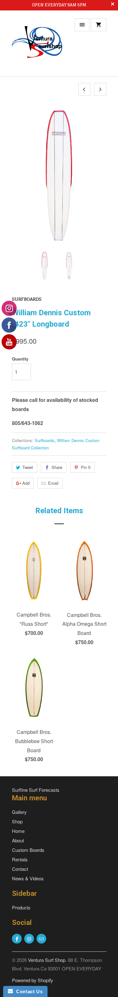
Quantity (20, 359)
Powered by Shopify (32, 980)
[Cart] (98, 24)
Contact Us (27, 991)
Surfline (20, 789)
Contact (20, 868)
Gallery (19, 812)
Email (53, 483)
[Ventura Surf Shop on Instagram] (29, 939)
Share (57, 467)
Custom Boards (28, 849)
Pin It (86, 467)
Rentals (20, 859)
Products (21, 907)
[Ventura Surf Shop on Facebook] (17, 939)
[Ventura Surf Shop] (37, 45)
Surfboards (27, 299)
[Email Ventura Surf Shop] (41, 939)
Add (26, 483)
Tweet (27, 467)
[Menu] (82, 24)
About (18, 840)
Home (18, 831)
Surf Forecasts (44, 789)
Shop (17, 821)
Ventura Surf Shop (46, 960)
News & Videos (28, 878)
